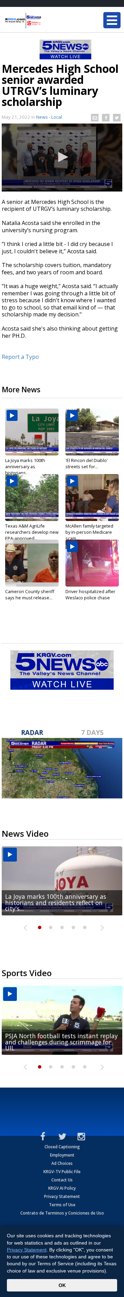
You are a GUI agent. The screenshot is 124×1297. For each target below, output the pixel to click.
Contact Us (62, 1180)
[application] (62, 157)
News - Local (49, 117)
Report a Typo (20, 357)
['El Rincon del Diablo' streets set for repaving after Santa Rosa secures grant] (92, 432)
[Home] (46, 20)
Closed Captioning (62, 1147)
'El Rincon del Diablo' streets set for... (86, 463)
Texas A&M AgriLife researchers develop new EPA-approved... (32, 532)
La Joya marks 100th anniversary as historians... (25, 466)
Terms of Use (62, 1205)
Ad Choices (62, 1163)
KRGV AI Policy (62, 1188)
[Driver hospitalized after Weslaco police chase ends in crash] (92, 563)
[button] (62, 157)
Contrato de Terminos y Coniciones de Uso (62, 1213)
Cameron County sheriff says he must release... (29, 594)
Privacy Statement (62, 1196)
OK (62, 1285)
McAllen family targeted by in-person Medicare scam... (89, 532)
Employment (62, 1155)
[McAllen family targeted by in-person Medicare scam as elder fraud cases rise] (92, 497)
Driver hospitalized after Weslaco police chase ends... (90, 597)
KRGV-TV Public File (62, 1172)
